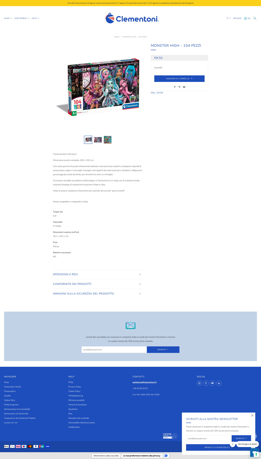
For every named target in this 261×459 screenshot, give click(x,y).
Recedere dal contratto (78, 418)
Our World (21, 18)
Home (117, 37)
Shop (7, 18)
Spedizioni (73, 409)
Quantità (158, 67)
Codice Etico (9, 400)
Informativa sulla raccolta (106, 455)
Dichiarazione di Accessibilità (17, 409)
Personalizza (9, 391)
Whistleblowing (75, 395)
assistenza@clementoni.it (145, 382)
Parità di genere (11, 404)
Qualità (7, 395)
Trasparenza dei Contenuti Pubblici (19, 418)
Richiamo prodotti (76, 400)
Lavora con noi (10, 422)
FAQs (70, 382)
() (249, 18)
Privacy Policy (74, 386)
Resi (70, 413)
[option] (98, 87)
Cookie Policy (74, 391)
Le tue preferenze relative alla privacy (141, 455)
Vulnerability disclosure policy (81, 422)
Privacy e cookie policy (217, 447)
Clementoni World (12, 386)
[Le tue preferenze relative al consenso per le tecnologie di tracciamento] (256, 454)
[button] (88, 140)
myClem (235, 18)
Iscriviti (161, 349)
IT (228, 18)
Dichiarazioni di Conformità (16, 413)
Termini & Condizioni (77, 404)
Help (34, 18)
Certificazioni (74, 427)
